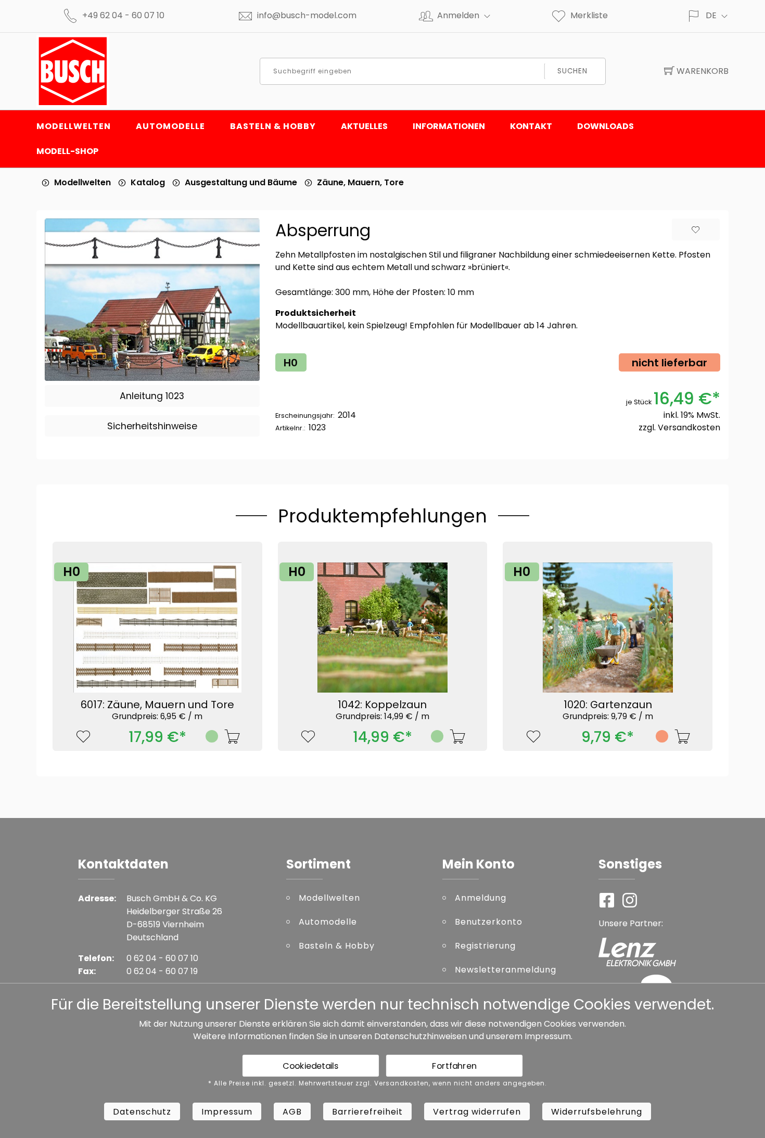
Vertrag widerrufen (477, 1112)
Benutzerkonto (488, 922)
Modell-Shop (67, 151)
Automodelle (170, 126)
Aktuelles (364, 126)
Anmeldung (480, 898)
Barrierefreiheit (367, 1112)
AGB (292, 1112)
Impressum (548, 1036)
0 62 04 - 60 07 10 (162, 958)
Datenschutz (142, 1112)
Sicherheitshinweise (152, 426)
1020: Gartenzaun (608, 709)
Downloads (605, 126)
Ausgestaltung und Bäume (241, 182)
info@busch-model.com (306, 15)
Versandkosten (689, 427)
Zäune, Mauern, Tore (360, 182)
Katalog (148, 182)
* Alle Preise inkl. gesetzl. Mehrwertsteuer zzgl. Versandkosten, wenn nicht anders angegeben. (377, 1083)
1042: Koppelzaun (382, 709)
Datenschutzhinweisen (420, 1036)
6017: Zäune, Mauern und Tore (157, 709)
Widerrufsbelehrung (596, 1112)
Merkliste (589, 15)
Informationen (449, 126)
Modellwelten (73, 126)
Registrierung (485, 946)
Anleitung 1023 (152, 396)
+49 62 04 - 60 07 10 (123, 15)
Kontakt (531, 126)
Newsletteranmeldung (505, 970)
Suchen (572, 71)
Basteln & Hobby (273, 126)
